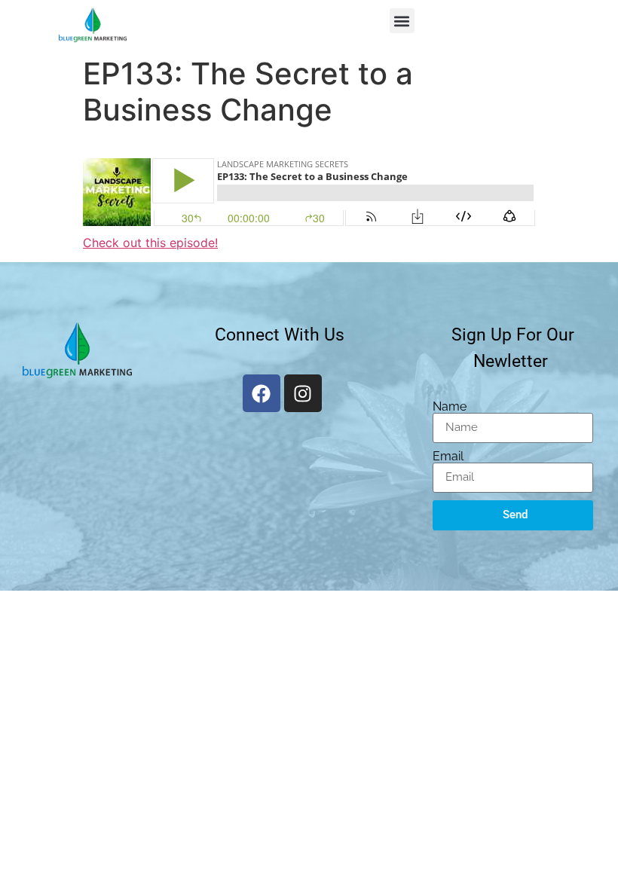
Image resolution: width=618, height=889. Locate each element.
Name (450, 407)
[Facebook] (261, 393)
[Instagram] (303, 393)
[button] (402, 20)
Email (448, 457)
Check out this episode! (150, 242)
